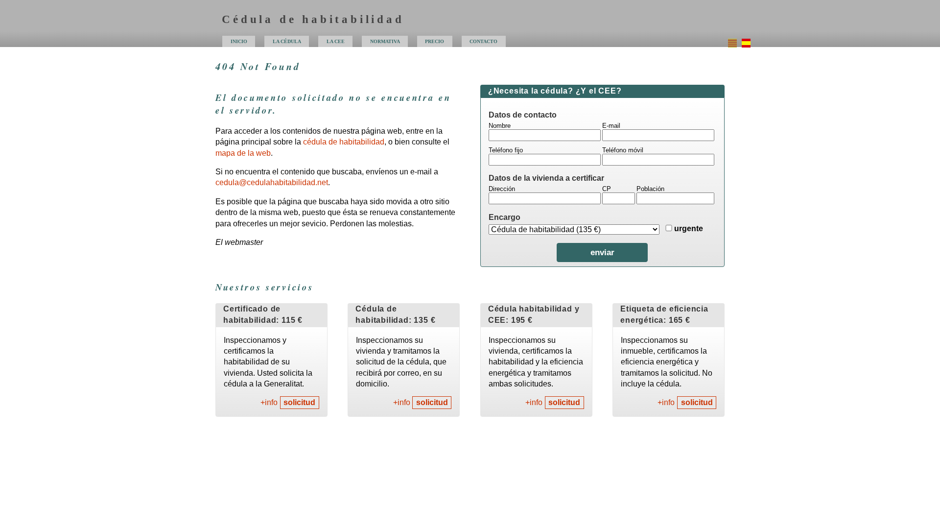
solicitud (299, 403)
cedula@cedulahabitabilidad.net (271, 182)
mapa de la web (243, 153)
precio (434, 41)
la (336, 41)
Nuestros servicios (264, 287)
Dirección (502, 188)
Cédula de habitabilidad (313, 19)
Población (650, 188)
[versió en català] (732, 43)
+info (269, 403)
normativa (385, 41)
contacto (483, 41)
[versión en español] (746, 43)
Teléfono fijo (506, 150)
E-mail (611, 125)
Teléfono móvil (622, 150)
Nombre (500, 125)
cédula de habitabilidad (343, 142)
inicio (239, 41)
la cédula (287, 41)
